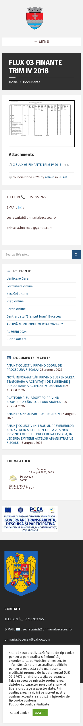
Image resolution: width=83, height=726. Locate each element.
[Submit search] (76, 254)
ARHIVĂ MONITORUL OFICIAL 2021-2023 (35, 324)
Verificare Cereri (18, 278)
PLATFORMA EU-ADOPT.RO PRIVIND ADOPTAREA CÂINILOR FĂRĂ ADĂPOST (35, 400)
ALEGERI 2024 (17, 332)
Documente (31, 82)
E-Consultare (17, 339)
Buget (63, 177)
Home (13, 82)
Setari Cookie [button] (19, 713)
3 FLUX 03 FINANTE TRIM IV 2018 (37, 165)
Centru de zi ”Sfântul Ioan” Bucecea (34, 316)
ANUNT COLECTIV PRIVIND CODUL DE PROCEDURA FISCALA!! (34, 367)
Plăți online (15, 301)
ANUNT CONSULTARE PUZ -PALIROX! (33, 414)
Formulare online (20, 286)
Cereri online (16, 309)
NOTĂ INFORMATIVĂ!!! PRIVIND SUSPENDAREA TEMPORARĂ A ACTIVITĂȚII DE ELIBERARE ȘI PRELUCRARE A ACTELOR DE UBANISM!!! (41, 381)
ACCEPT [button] (40, 712)
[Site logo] (34, 28)
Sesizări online (17, 294)
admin (49, 177)
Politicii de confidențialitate (29, 704)
